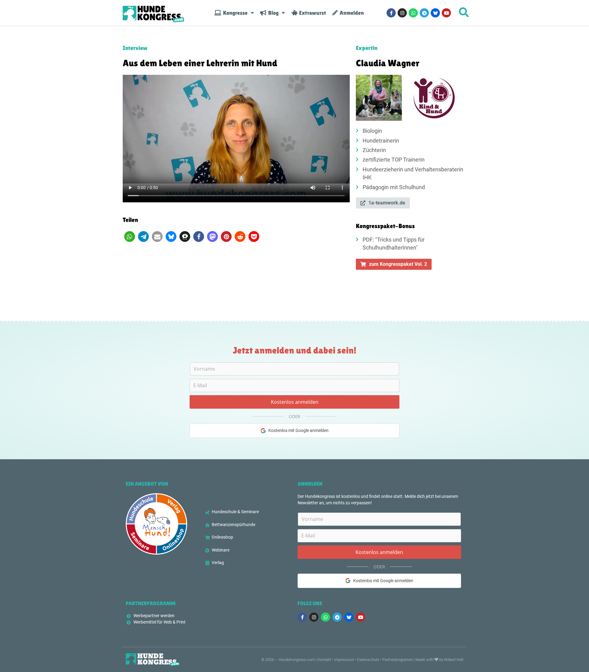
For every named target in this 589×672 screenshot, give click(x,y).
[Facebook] (391, 12)
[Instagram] (402, 12)
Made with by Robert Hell (439, 659)
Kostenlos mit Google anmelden (298, 430)
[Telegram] (424, 12)
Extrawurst (311, 13)
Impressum (344, 659)
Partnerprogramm (397, 659)
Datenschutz (368, 659)
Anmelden (351, 13)
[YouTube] (446, 12)
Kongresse (234, 13)
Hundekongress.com (297, 659)
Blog (272, 13)
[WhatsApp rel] (413, 12)
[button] (129, 236)
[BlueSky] (435, 12)
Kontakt (324, 659)
